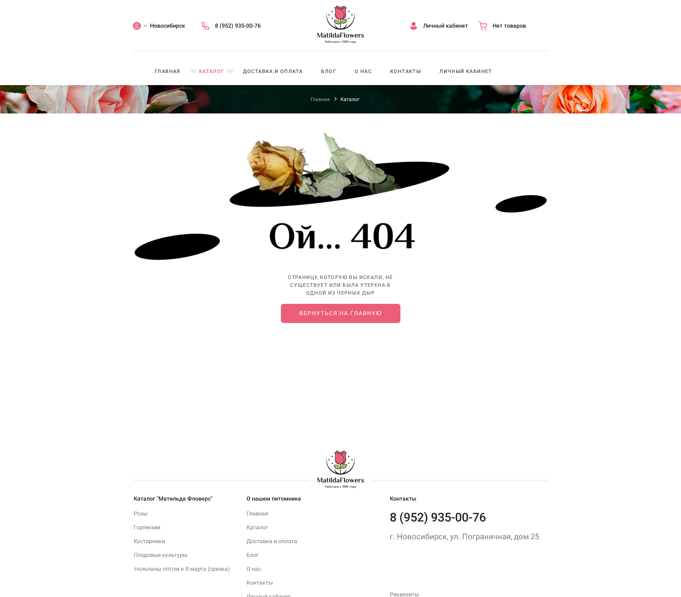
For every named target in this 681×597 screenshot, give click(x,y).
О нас (363, 71)
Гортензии (147, 527)
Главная (168, 71)
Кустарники (149, 541)
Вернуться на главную (340, 313)
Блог (328, 71)
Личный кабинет (465, 71)
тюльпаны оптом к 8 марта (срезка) (182, 568)
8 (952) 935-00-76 (438, 517)
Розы (141, 513)
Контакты (405, 71)
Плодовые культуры (160, 555)
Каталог (212, 71)
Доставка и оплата (273, 71)
